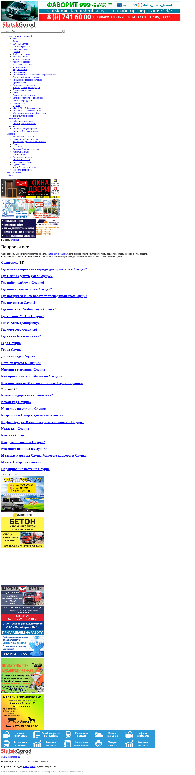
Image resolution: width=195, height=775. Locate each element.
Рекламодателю (14, 172)
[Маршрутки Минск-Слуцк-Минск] (22, 511)
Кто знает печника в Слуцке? (24, 449)
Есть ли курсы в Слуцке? (21, 363)
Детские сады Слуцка (18, 356)
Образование (19, 72)
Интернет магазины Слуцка (23, 369)
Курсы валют (19, 164)
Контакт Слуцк (13, 435)
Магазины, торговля (22, 64)
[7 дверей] (30, 197)
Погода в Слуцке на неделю (26, 149)
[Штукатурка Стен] (22, 692)
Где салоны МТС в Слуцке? (22, 316)
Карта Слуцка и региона (24, 167)
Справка (11, 134)
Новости (11, 126)
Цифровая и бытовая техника (27, 110)
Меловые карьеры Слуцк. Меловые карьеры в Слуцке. (44, 455)
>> (16, 475)
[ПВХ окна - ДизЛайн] (30, 217)
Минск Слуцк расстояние (21, 462)
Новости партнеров (22, 170)
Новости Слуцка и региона (26, 128)
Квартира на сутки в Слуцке (23, 408)
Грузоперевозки (20, 49)
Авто (15, 38)
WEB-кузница (29, 766)
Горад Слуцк (11, 349)
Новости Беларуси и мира (25, 131)
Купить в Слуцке (21, 152)
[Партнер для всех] (22, 584)
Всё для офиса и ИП (22, 46)
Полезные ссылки (21, 159)
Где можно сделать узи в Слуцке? (27, 276)
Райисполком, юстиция (24, 85)
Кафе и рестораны (21, 59)
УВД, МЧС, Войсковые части (27, 108)
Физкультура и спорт (23, 116)
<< (2, 475)
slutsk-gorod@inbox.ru (58, 254)
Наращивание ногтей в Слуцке (25, 469)
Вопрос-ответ (19, 154)
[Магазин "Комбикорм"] (22, 729)
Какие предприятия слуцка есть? (27, 395)
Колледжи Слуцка (15, 428)
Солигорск (9, 262)
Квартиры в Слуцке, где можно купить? (32, 415)
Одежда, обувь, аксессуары (26, 77)
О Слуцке (17, 146)
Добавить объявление (23, 121)
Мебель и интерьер (22, 67)
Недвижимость (20, 69)
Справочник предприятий (19, 36)
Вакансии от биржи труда (25, 139)
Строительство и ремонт (25, 95)
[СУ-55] (22, 656)
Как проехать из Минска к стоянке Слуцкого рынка (42, 383)
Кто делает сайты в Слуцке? (23, 442)
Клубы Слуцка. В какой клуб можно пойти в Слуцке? (42, 422)
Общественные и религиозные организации (34, 74)
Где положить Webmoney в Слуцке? (28, 309)
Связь (15, 92)
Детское (16, 51)
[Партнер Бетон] (22, 620)
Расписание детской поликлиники (29, 141)
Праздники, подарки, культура (27, 80)
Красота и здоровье (22, 62)
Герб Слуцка (11, 343)
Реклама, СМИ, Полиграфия (26, 87)
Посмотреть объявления (24, 123)
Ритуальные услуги (22, 90)
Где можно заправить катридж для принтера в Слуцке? (44, 269)
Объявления (13, 118)
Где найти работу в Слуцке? (23, 282)
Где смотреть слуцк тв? (19, 329)
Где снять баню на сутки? (21, 336)
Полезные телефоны (22, 162)
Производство (19, 82)
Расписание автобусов (23, 136)
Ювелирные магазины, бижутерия (29, 113)
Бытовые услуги (21, 44)
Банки (16, 41)
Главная (15, 240)
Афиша (16, 144)
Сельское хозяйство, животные (28, 98)
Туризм (16, 105)
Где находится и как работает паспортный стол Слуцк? (44, 296)
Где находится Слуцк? (18, 302)
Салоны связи (19, 103)
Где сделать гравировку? (20, 323)
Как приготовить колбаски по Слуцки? (31, 376)
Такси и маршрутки (22, 100)
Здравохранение (20, 56)
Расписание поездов (22, 157)
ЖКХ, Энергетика (21, 54)
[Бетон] (22, 547)
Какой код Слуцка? (16, 402)
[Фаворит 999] (90, 20)
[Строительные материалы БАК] (30, 237)
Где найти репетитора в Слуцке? (26, 289)
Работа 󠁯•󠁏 (11, 175)
